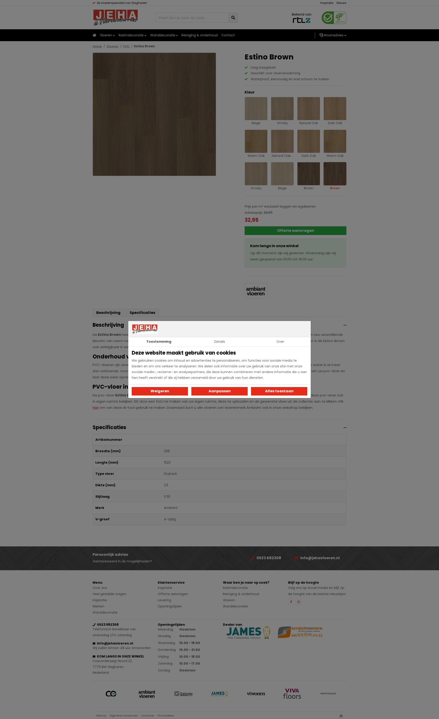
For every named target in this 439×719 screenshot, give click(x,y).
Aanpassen (220, 391)
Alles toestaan (279, 391)
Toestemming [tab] (158, 341)
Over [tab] (280, 341)
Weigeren (159, 391)
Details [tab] (219, 341)
